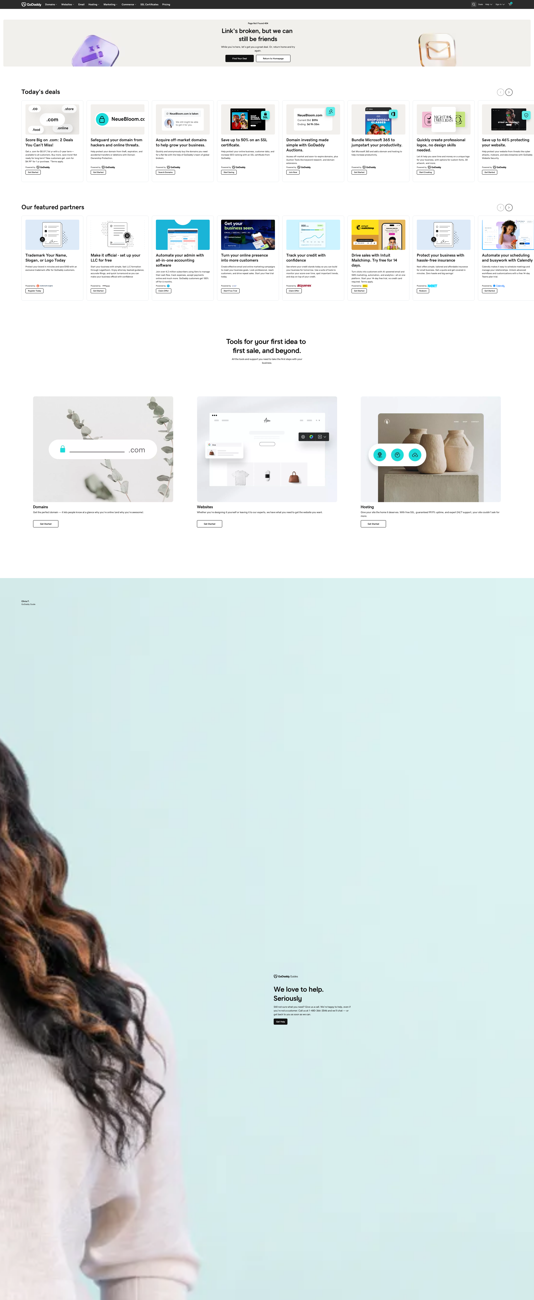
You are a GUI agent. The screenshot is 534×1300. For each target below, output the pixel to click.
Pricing (166, 4)
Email (81, 4)
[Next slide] (509, 92)
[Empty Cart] (510, 4)
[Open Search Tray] (473, 4)
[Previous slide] (500, 92)
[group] (267, 140)
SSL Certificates (149, 4)
